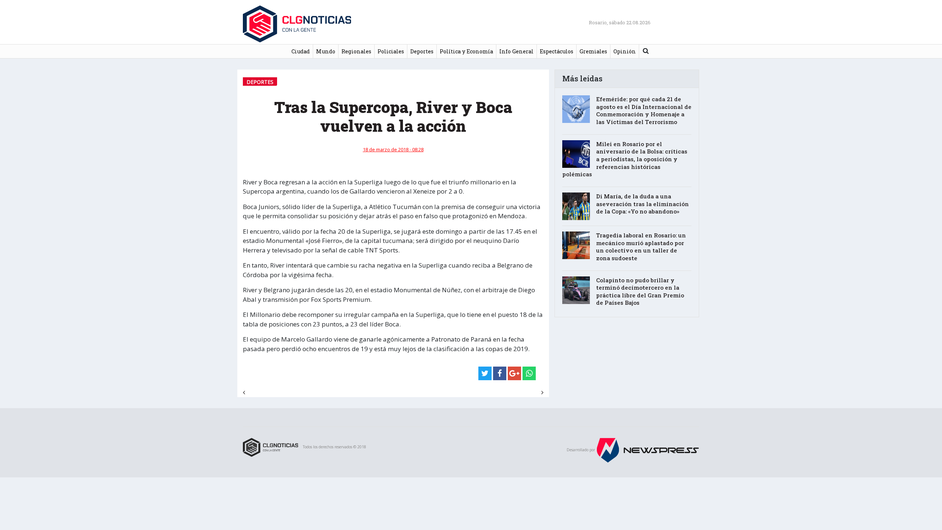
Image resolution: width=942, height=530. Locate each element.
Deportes (421, 51)
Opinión (624, 51)
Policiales (391, 51)
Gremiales (593, 51)
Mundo (325, 51)
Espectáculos (556, 51)
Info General (516, 51)
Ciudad (300, 51)
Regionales (356, 51)
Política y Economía (466, 51)
